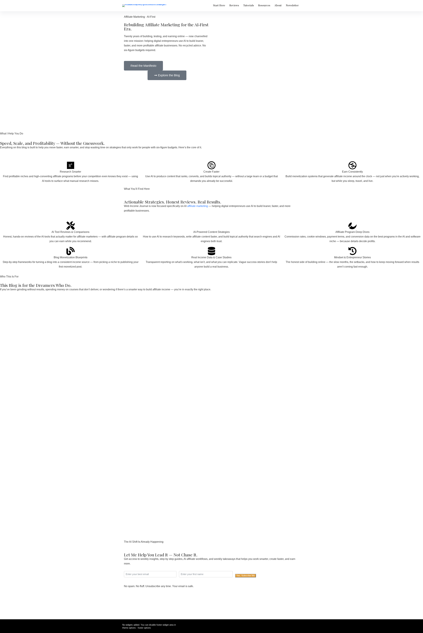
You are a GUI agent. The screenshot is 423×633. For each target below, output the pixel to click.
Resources (264, 5)
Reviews (234, 5)
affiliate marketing (197, 206)
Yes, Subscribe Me (245, 575)
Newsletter (292, 5)
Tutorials (248, 5)
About (278, 5)
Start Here (219, 5)
